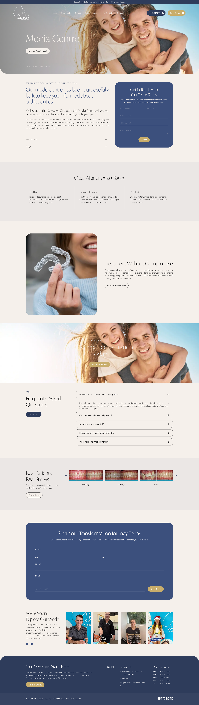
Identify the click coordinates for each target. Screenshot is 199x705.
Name (38, 550)
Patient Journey (38, 67)
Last (102, 557)
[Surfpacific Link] (165, 699)
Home (28, 67)
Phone (38, 564)
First (37, 557)
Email (38, 576)
